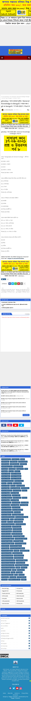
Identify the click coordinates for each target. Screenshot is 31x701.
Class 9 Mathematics (18, 509)
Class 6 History (26, 488)
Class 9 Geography (7, 507)
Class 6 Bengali (21, 485)
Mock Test (24, 567)
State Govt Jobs (5, 603)
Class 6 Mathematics (7, 490)
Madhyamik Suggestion (22, 560)
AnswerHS (5, 468)
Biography (5, 471)
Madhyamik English (18, 553)
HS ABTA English (17, 526)
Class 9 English (24, 505)
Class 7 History (17, 495)
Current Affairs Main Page (22, 517)
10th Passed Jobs (20, 601)
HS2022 (17, 550)
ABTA (23, 459)
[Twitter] (12, 283)
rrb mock (22, 574)
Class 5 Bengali (18, 483)
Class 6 (13, 485)
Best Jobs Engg (5, 588)
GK (4, 96)
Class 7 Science (17, 497)
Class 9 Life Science (7, 509)
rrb (16, 574)
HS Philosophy (6, 548)
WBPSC (24, 579)
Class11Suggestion (7, 514)
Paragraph (20, 572)
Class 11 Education (16, 473)
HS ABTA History (17, 529)
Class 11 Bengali (6, 473)
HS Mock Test (6, 545)
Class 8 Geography (7, 502)
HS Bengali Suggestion (19, 536)
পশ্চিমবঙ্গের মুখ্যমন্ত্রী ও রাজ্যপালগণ (8, 307)
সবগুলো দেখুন (26, 300)
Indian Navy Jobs (20, 596)
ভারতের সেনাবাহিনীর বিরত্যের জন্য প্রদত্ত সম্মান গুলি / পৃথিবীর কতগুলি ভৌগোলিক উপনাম (14, 305)
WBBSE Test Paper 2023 (15, 579)
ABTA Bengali (6, 461)
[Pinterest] (18, 283)
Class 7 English (15, 493)
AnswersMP (12, 468)
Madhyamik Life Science (8, 557)
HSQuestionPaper (25, 550)
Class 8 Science (6, 505)
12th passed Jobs (6, 601)
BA (26, 468)
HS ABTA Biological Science (8, 524)
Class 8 (25, 497)
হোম (2, 96)
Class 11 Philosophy (16, 478)
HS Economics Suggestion (8, 538)
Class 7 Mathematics (7, 497)
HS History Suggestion (21, 543)
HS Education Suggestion (21, 538)
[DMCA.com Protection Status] (4, 657)
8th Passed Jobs (20, 593)
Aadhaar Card (16, 459)
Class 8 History (17, 502)
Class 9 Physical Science (8, 512)
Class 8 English (15, 500)
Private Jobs (19, 591)
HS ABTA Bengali (18, 521)
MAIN (18, 567)
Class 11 (18, 471)
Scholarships (5, 577)
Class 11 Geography (17, 476)
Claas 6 (11, 471)
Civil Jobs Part (20, 588)
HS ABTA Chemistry (21, 524)
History (4, 521)
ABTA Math (24, 464)
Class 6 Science (17, 490)
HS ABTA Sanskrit (6, 533)
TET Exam (5, 579)
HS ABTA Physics (17, 531)
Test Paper (13, 577)
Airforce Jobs (5, 596)
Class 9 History (17, 507)
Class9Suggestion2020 (18, 514)
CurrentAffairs (6, 519)
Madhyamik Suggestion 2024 (9, 562)
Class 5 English (6, 485)
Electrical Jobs (20, 598)
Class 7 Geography (7, 495)
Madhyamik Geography (7, 555)
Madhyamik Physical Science (8, 560)
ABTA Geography (23, 461)
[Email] (21, 283)
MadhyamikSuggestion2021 (22, 565)
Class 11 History (6, 478)
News (13, 572)
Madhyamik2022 (21, 562)
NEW (15, 570)
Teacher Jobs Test (6, 593)
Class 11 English (6, 476)
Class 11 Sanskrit (19, 480)
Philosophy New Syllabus (8, 574)
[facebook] (3, 425)
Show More (26, 415)
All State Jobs (19, 603)
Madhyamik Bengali (7, 553)
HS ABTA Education (7, 526)
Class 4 (4, 483)
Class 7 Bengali (6, 493)
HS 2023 (10, 521)
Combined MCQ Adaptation (8, 517)
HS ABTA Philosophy (7, 531)
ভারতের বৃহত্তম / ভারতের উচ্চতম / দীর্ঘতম (9, 302)
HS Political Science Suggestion (18, 548)
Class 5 (10, 483)
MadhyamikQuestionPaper (8, 565)
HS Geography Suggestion (8, 543)
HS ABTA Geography (7, 529)
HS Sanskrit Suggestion (7, 550)
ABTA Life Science (15, 464)
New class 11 (21, 570)
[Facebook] (9, 283)
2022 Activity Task (6, 459)
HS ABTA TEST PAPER (17, 533)
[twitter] (21, 425)
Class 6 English (6, 488)
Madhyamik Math (19, 557)
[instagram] (9, 425)
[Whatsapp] (15, 283)
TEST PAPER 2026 (22, 577)
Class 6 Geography (16, 488)
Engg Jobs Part (5, 591)
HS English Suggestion (7, 541)
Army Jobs (4, 598)
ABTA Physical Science (7, 466)
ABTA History (5, 464)
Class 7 (25, 490)
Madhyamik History (19, 555)
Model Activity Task (7, 570)
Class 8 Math (25, 502)
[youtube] (15, 425)
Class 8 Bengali (6, 500)
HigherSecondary (19, 519)
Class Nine (18, 512)
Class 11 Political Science (8, 480)
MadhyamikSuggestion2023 (8, 567)
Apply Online (20, 468)
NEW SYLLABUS (6, 572)
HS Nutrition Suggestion (16, 545)
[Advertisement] (15, 77)
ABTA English (14, 461)
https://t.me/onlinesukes (16, 258)
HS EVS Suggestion (19, 541)
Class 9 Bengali (15, 505)
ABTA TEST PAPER (18, 466)
